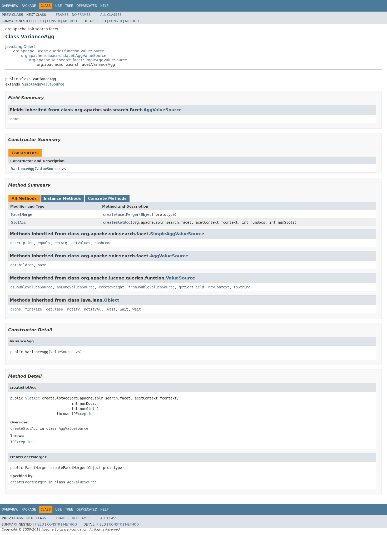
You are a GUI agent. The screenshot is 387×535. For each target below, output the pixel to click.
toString (242, 287)
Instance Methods (62, 198)
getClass (54, 309)
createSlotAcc (116, 222)
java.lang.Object (20, 46)
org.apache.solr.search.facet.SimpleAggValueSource (78, 60)
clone (15, 309)
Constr (53, 21)
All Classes (111, 15)
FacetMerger (22, 214)
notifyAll (93, 309)
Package (29, 6)
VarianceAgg (22, 169)
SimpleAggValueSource (43, 84)
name (14, 119)
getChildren (21, 265)
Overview (10, 6)
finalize (33, 309)
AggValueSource (162, 109)
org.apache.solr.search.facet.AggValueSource (63, 55)
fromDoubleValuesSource (151, 287)
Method (70, 21)
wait (111, 309)
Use (58, 6)
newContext (218, 287)
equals (44, 243)
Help (104, 6)
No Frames (81, 15)
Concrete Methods (107, 198)
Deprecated (86, 6)
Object (147, 214)
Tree (69, 6)
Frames (62, 15)
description (21, 243)
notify (73, 309)
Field (39, 21)
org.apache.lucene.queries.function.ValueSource (58, 51)
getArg (60, 243)
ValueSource (47, 169)
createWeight (111, 287)
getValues (80, 243)
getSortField (191, 287)
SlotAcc (18, 222)
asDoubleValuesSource (31, 287)
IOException (83, 414)
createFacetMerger (121, 214)
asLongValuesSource (76, 287)
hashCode (103, 243)
